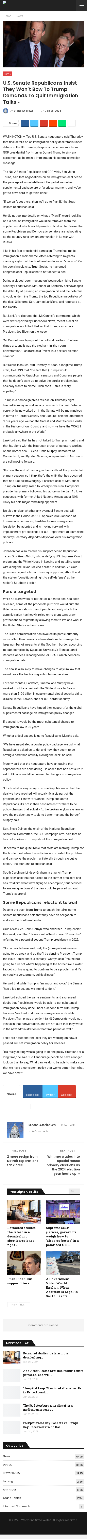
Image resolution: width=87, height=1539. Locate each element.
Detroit (7, 1465)
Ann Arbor (9, 1489)
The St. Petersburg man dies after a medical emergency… (48, 1407)
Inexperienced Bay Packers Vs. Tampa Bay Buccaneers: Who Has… (51, 1425)
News (7, 73)
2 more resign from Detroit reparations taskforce (22, 1160)
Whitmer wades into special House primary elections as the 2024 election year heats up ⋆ (63, 1165)
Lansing (8, 1481)
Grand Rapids (12, 1498)
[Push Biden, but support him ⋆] (24, 1263)
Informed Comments (17, 1506)
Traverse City (11, 1473)
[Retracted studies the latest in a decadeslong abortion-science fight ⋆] (24, 1212)
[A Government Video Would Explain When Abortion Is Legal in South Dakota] (63, 1263)
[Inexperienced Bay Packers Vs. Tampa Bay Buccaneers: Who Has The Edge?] (11, 1427)
